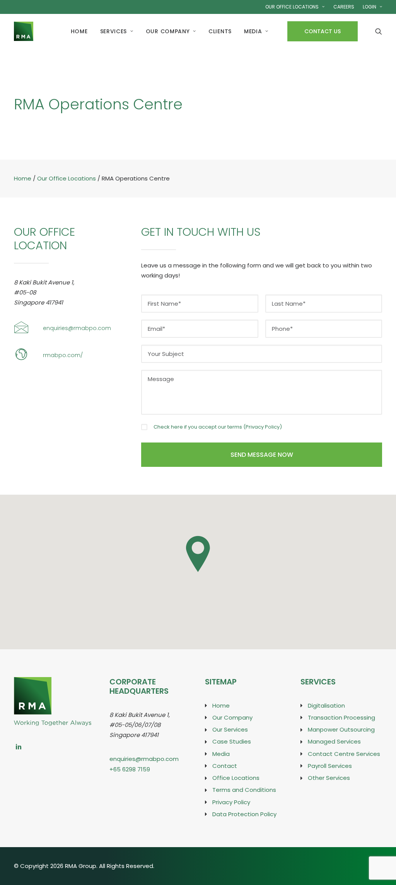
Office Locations (235, 778)
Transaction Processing (341, 717)
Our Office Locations (292, 6)
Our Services (230, 729)
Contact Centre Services (344, 754)
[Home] (52, 681)
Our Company (168, 31)
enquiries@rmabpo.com (77, 328)
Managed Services (334, 741)
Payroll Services (330, 766)
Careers (343, 6)
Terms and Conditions (244, 790)
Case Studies (231, 741)
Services (113, 31)
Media (253, 31)
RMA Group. (81, 866)
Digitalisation (326, 705)
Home (79, 31)
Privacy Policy (263, 427)
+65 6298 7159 (129, 769)
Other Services (329, 778)
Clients (220, 31)
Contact (224, 766)
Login (369, 6)
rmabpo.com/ (63, 355)
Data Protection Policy (244, 814)
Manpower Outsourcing (341, 729)
